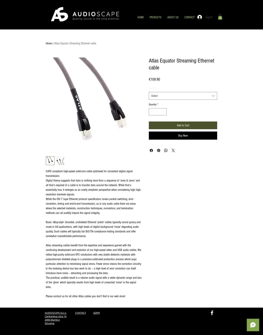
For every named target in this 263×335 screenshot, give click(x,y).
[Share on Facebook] (151, 150)
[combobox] (183, 96)
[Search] (222, 15)
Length (153, 88)
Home (49, 43)
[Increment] (163, 111)
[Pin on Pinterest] (158, 150)
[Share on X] (173, 150)
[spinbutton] (157, 111)
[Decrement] (151, 111)
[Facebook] (212, 313)
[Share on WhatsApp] (166, 150)
